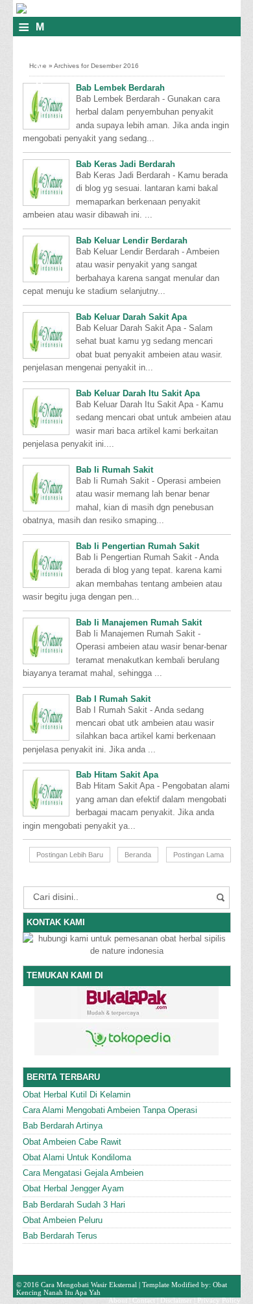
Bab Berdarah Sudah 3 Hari (74, 1204)
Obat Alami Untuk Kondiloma (77, 1157)
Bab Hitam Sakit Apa (117, 775)
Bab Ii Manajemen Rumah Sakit (139, 622)
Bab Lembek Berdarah (120, 88)
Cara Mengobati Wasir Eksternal (89, 1284)
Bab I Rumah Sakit (113, 699)
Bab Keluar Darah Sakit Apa (131, 317)
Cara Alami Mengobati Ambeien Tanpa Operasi (110, 1110)
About (117, 1300)
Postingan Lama (198, 855)
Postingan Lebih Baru (69, 855)
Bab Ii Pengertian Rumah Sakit (137, 546)
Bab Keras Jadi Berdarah (125, 164)
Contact (143, 1300)
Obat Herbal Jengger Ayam (73, 1188)
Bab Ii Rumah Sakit (114, 470)
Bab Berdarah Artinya (62, 1125)
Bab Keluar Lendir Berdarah (131, 240)
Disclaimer (176, 1300)
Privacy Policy (219, 1300)
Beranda (138, 855)
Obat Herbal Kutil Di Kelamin (76, 1094)
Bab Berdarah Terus (60, 1236)
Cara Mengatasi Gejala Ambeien (83, 1173)
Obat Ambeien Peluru (62, 1220)
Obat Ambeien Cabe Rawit (72, 1142)
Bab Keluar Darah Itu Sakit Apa (138, 393)
